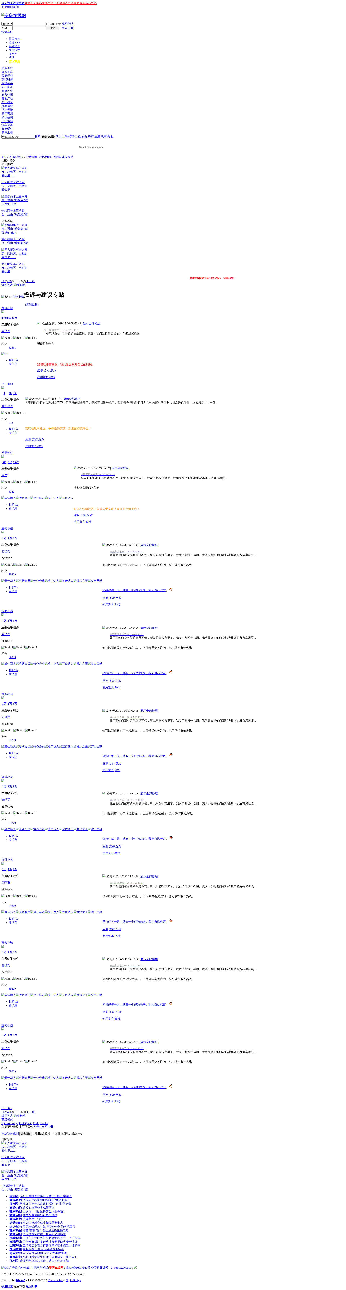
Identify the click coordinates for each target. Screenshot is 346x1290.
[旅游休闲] (15, 1207)
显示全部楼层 (91, 323)
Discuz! (20, 1280)
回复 (40, 370)
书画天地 (7, 109)
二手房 (57, 3)
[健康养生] (15, 1200)
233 (15, 393)
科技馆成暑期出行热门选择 (40, 1215)
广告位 (13, 1267)
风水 (58, 136)
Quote (28, 1123)
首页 (15, 38)
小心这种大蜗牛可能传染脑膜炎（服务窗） (50, 1256)
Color (7, 1123)
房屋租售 (14, 50)
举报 (52, 377)
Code (36, 1123)
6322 (16, 462)
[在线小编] (2, 296)
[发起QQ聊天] (5, 353)
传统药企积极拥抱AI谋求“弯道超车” (46, 1200)
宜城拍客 (7, 71)
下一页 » (6, 1108)
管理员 (5, 331)
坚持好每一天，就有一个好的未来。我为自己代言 (134, 590)
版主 (4, 475)
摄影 (39, 3)
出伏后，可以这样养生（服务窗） (44, 1211)
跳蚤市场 (68, 3)
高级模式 (7, 1119)
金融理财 (7, 106)
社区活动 (45, 156)
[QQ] (5, 1267)
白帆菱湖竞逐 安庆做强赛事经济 (43, 1249)
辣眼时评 (7, 79)
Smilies (44, 1123)
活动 (11, 57)
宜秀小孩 (7, 528)
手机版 (44, 1267)
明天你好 (7, 452)
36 (10, 393)
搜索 (38, 136)
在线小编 (18, 296)
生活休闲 (31, 156)
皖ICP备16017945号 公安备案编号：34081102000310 (98, 1267)
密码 (4, 27)
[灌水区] (14, 1196)
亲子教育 (7, 102)
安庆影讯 (7, 87)
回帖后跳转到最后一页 (69, 1133)
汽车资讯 (7, 124)
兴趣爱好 (7, 128)
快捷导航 (7, 32)
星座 (97, 136)
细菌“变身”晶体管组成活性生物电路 (45, 1230)
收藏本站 (19, 3)
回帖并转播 (43, 1133)
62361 (12, 347)
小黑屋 (34, 1267)
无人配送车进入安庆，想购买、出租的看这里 (14, 186)
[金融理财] (15, 1237)
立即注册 (67, 27)
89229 (12, 574)
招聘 (50, 3)
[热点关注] (15, 1226)
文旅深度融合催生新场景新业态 (43, 1222)
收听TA (13, 360)
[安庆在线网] (13, 15)
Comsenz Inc (55, 1280)
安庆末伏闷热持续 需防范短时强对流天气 (49, 1226)
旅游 (27, 3)
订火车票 (14, 61)
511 (4, 462)
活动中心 (91, 3)
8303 (4, 317)
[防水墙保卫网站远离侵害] (135, 1267)
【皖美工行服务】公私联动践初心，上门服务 (51, 1237)
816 (10, 462)
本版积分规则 (10, 1133)
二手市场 (7, 121)
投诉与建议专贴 (63, 156)
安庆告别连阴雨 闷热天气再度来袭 (45, 1253)
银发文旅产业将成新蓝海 (38, 1207)
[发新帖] (19, 285)
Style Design (73, 1280)
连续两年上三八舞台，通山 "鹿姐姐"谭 (44, 1260)
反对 (53, 370)
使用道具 (43, 377)
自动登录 (55, 23)
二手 (65, 136)
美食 (110, 136)
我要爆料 (7, 75)
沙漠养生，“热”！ (34, 1219)
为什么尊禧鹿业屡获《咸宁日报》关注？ (46, 1196)
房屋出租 (7, 132)
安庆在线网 (8, 156)
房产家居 (7, 113)
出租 (78, 136)
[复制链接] (32, 304)
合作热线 (24, 1267)
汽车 (104, 136)
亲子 (33, 3)
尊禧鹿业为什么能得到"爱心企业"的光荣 (45, 1203)
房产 (91, 136)
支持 (47, 370)
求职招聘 (7, 117)
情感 (45, 3)
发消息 (13, 363)
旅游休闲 (7, 94)
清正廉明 (7, 383)
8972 (10, 317)
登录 (37, 1126)
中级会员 (7, 406)
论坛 (14, 42)
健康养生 (79, 3)
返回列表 (7, 285)
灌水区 (13, 53)
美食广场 (7, 98)
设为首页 (7, 3)
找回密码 (67, 23)
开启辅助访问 (10, 6)
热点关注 (7, 68)
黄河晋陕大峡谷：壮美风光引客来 (44, 1234)
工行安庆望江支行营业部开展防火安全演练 (50, 1241)
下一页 (30, 281)
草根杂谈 (7, 83)
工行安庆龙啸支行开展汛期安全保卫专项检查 (51, 1245)
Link (22, 1123)
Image (14, 1123)
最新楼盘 (14, 46)
